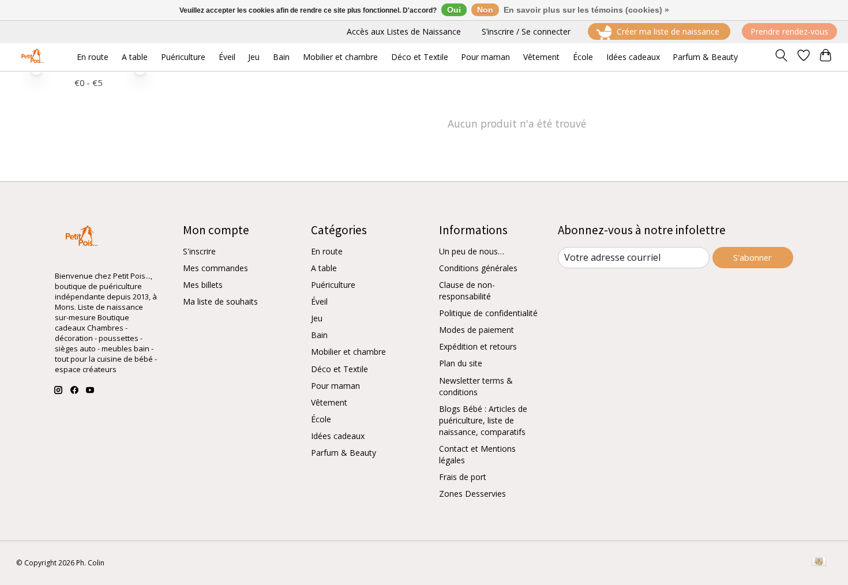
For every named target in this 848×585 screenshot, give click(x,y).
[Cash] (819, 562)
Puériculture (333, 284)
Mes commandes (215, 267)
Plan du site (460, 363)
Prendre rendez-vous (789, 31)
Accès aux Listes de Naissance (404, 31)
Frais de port (462, 476)
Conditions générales (478, 267)
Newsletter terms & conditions (476, 386)
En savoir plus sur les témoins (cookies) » (586, 9)
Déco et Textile (339, 368)
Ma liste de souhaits (220, 301)
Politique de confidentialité (488, 313)
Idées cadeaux (338, 435)
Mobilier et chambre (348, 351)
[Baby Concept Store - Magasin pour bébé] (31, 57)
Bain (319, 334)
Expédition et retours (478, 346)
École (321, 419)
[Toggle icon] (780, 57)
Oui (454, 9)
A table (324, 267)
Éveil (319, 301)
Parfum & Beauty (343, 452)
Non (485, 9)
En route (327, 251)
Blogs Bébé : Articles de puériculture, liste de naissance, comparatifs (483, 420)
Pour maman (335, 385)
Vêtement (329, 402)
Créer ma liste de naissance (668, 31)
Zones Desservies (472, 493)
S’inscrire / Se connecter (526, 31)
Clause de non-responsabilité (467, 290)
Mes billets (203, 284)
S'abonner (752, 257)
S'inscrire (199, 251)
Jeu (316, 318)
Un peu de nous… (471, 251)
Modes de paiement (476, 329)
